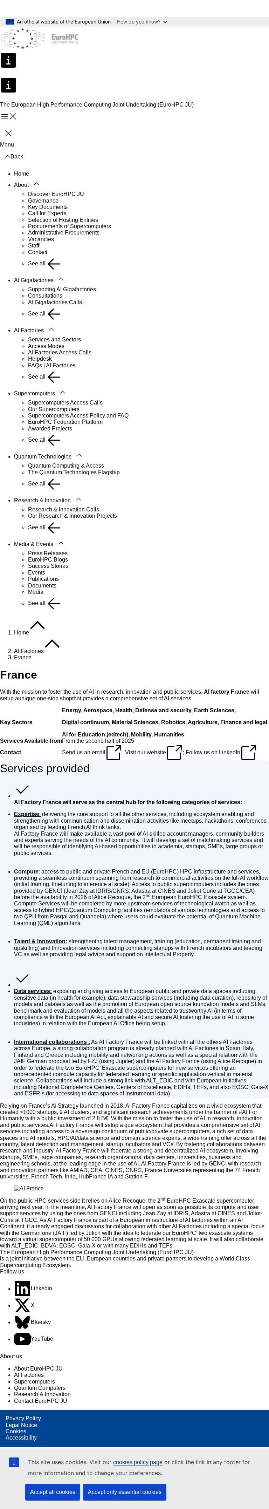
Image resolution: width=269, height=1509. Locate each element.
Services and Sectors (54, 339)
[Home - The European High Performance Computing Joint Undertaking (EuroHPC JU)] (40, 39)
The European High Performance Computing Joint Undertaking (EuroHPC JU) (97, 1252)
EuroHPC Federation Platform (65, 422)
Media (35, 592)
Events (36, 573)
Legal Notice (21, 1425)
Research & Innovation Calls (63, 509)
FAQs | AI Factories (52, 365)
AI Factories (29, 330)
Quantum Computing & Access (66, 466)
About (21, 185)
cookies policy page (138, 1462)
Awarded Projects (50, 428)
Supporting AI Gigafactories (62, 289)
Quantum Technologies (42, 457)
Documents (42, 586)
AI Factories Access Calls (59, 352)
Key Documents (48, 207)
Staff (33, 246)
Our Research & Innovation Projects (72, 516)
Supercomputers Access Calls (65, 403)
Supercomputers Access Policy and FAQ (78, 416)
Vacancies (41, 239)
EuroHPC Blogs (48, 560)
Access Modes (46, 346)
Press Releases (48, 553)
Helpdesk (40, 359)
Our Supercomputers (54, 409)
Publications (43, 579)
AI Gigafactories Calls (55, 302)
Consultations (45, 296)
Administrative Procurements (63, 233)
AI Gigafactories (34, 280)
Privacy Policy (23, 1418)
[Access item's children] (36, 184)
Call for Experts (47, 213)
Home (21, 174)
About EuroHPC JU (38, 1369)
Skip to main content (30, 8)
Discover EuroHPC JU (56, 194)
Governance (43, 201)
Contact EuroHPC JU (40, 1401)
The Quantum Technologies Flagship (74, 472)
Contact (37, 252)
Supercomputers (34, 393)
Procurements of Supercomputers (69, 226)
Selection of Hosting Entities (63, 220)
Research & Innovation (42, 500)
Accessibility (21, 1438)
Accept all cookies (52, 1492)
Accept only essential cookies (124, 1492)
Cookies (16, 1431)
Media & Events (33, 544)
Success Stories (48, 566)
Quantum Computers (39, 1388)
